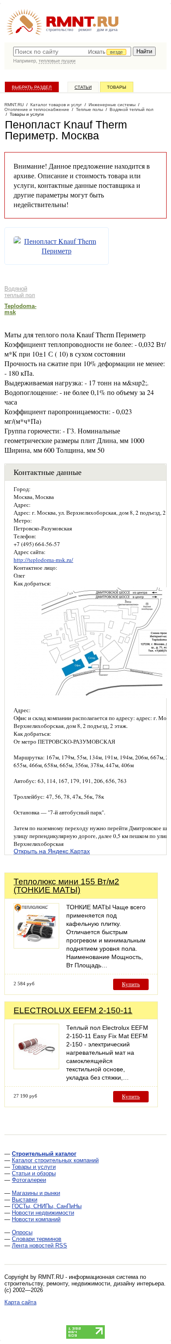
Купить (131, 984)
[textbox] (72, 51)
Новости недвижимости (43, 1212)
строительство (59, 30)
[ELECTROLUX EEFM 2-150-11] (36, 1066)
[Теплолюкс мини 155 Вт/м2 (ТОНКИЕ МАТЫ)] (36, 946)
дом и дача (107, 30)
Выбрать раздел (32, 87)
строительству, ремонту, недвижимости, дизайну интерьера (84, 1283)
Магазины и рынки (36, 1193)
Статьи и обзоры (34, 1173)
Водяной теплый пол (19, 291)
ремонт (85, 30)
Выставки (24, 1199)
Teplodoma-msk (20, 309)
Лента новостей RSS (39, 1245)
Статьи (83, 87)
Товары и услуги (34, 1167)
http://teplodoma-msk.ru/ (43, 560)
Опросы (22, 1232)
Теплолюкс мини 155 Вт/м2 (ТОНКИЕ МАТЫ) (66, 885)
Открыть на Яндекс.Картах (52, 851)
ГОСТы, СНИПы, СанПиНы (47, 1206)
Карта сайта (20, 1302)
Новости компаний (36, 1219)
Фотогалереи (29, 1180)
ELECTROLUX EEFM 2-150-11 (73, 1010)
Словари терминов (36, 1239)
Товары (116, 87)
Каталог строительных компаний (55, 1160)
